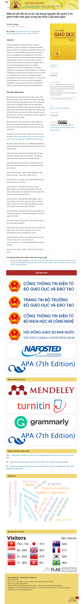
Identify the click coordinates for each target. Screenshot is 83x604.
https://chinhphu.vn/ (14, 242)
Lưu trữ (17, 8)
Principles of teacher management (28, 31)
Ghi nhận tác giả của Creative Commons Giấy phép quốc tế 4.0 (62, 127)
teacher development (14, 33)
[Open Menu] (7, 2)
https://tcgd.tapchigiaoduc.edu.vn (25, 586)
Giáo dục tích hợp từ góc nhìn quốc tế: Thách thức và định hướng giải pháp (39, 462)
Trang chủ (10, 8)
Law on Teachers (32, 33)
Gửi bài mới (41, 272)
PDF (54, 66)
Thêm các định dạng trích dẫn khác (61, 98)
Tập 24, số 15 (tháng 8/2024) (30, 8)
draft (24, 33)
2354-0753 (15, 579)
